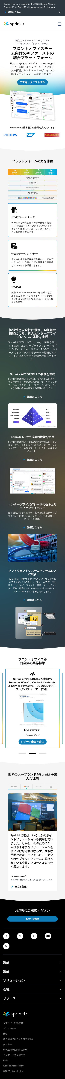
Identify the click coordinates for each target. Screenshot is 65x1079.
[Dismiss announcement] (59, 12)
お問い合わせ (32, 918)
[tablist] (32, 786)
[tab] (14, 786)
